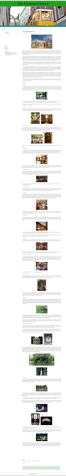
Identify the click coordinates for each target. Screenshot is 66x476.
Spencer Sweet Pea (26, 468)
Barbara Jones (39, 466)
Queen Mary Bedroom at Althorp (46, 467)
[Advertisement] (41, 452)
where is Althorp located (39, 469)
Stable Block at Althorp (31, 468)
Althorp (32, 466)
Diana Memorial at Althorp (44, 466)
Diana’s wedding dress (43, 402)
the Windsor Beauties (57, 468)
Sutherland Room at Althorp (37, 468)
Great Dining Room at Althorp (54, 466)
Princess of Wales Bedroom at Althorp (38, 467)
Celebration (6, 46)
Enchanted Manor (49, 466)
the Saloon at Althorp (52, 468)
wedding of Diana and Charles (35, 402)
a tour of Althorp (29, 466)
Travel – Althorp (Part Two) (28, 31)
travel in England (26, 469)
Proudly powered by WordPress (33, 473)
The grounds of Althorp (47, 468)
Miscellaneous (6, 48)
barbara (29, 32)
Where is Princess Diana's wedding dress (53, 469)
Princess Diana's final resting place (30, 467)
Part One (30, 50)
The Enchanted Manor (33, 3)
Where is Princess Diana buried (45, 469)
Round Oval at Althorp (52, 467)
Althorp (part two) (35, 466)
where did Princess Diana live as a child (32, 469)
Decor (5, 47)
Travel (25, 466)
